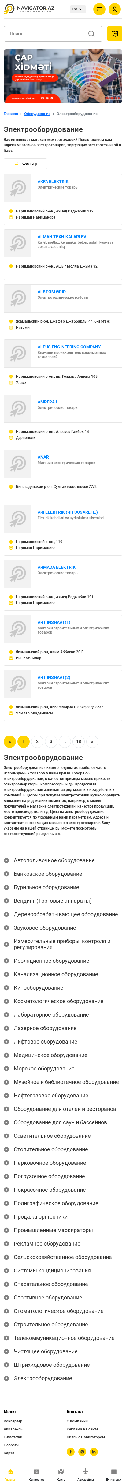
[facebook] (71, 1452)
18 (78, 741)
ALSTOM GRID (52, 291)
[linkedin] (94, 1452)
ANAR (43, 457)
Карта (9, 1453)
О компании (77, 1421)
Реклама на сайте (82, 1429)
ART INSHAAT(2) (54, 677)
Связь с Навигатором (86, 1437)
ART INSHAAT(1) (54, 622)
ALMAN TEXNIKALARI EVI (62, 236)
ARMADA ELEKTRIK (57, 567)
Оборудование (37, 113)
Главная (11, 113)
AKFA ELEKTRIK (53, 181)
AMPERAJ (47, 401)
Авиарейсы (14, 1429)
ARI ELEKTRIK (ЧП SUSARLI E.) (68, 512)
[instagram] (82, 1452)
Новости (11, 1445)
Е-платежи (13, 1437)
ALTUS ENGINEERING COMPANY (69, 346)
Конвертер (13, 1421)
